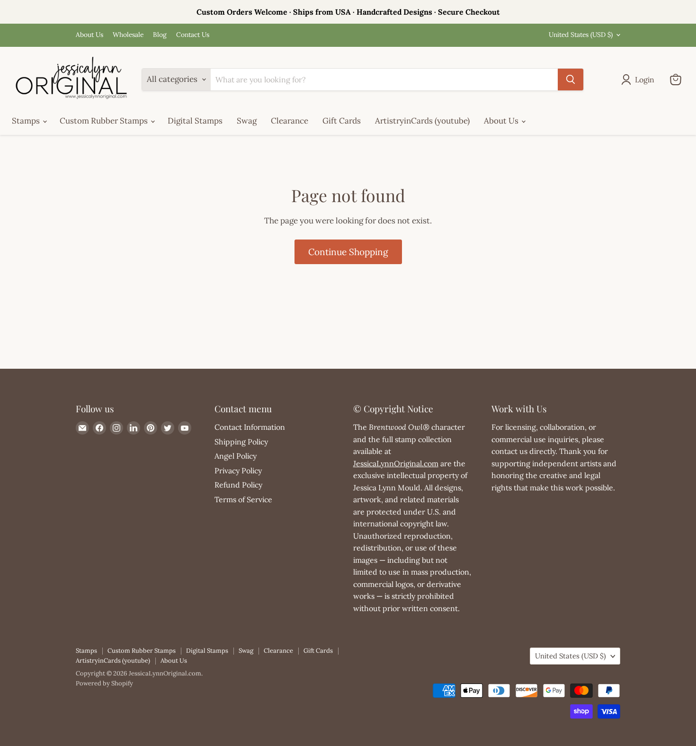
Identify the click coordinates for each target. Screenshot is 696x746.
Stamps (27, 120)
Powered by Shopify (104, 683)
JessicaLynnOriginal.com (395, 463)
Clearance (289, 120)
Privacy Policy (238, 470)
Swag (247, 120)
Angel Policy (235, 456)
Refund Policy (238, 484)
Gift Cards (341, 120)
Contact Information (249, 427)
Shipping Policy (241, 441)
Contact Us (192, 35)
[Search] (570, 79)
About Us (89, 35)
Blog (160, 35)
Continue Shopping (348, 252)
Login (644, 79)
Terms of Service (243, 499)
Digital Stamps (195, 120)
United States (581, 34)
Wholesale (128, 35)
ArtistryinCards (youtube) (422, 120)
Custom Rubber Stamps (105, 120)
